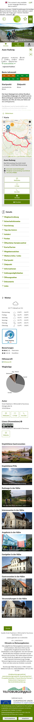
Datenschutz (12, 680)
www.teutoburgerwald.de (10, 676)
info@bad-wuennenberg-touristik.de (18, 171)
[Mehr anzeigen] (29, 498)
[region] (17, 138)
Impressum (21, 680)
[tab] (15, 217)
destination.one (17, 635)
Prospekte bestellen (8, 678)
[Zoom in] (4, 125)
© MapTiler (13, 156)
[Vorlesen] (30, 54)
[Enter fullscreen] (4, 121)
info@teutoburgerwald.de (16, 674)
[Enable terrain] (29, 129)
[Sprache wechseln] (6, 2)
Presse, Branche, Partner (24, 678)
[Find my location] (29, 125)
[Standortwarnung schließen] (13, 15)
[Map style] (29, 121)
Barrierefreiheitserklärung (17, 682)
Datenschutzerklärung (7, 712)
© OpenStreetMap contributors (24, 156)
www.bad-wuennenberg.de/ (15, 169)
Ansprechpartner (25, 676)
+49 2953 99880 (11, 172)
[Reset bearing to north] (4, 131)
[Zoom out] (4, 128)
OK (30, 2)
